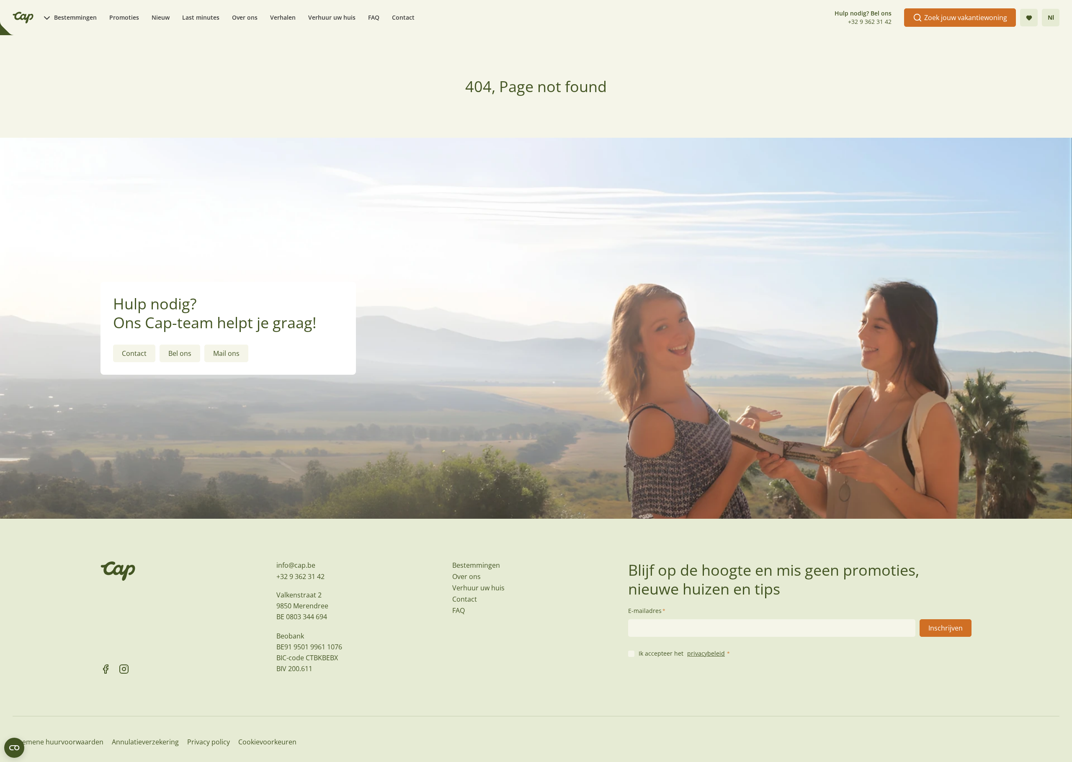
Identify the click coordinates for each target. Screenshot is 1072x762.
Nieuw (161, 17)
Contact (403, 17)
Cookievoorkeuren (267, 742)
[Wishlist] (1029, 17)
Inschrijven (945, 628)
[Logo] (23, 17)
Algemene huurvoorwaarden (58, 742)
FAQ (373, 17)
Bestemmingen (75, 17)
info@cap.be (295, 565)
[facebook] (105, 669)
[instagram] (124, 669)
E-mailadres (646, 611)
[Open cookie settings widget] (14, 748)
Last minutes (200, 17)
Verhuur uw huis (332, 17)
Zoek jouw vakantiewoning (965, 17)
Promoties (124, 17)
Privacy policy (208, 742)
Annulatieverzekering (145, 742)
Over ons (245, 17)
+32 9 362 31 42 (870, 22)
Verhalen (283, 17)
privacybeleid (706, 653)
